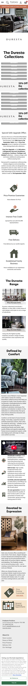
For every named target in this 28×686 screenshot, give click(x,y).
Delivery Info (6, 645)
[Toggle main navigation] (2, 2)
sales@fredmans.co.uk (13, 626)
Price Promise (7, 643)
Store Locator (7, 638)
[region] (14, 669)
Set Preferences (14, 678)
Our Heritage (7, 647)
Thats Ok (14, 682)
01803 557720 (9, 624)
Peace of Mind (7, 640)
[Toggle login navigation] (20, 2)
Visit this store (6, 628)
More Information (17, 675)
